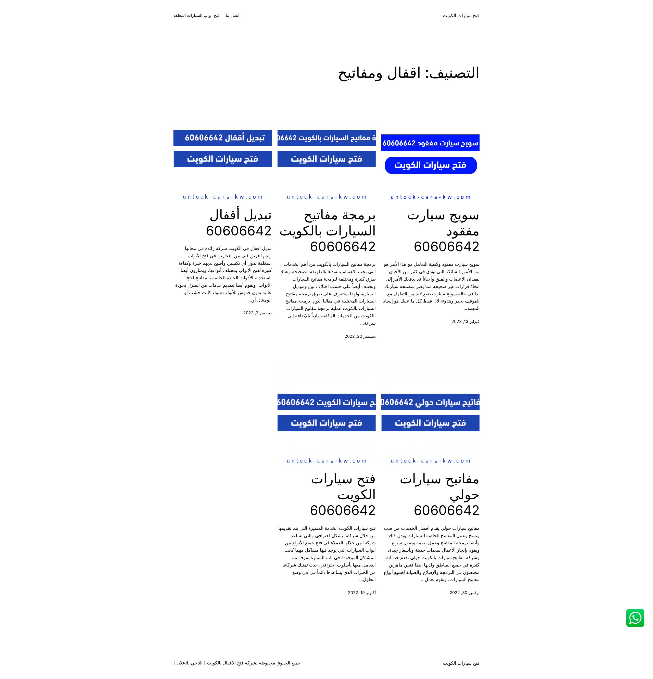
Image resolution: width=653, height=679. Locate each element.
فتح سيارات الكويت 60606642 (343, 495)
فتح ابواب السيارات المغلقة (196, 15)
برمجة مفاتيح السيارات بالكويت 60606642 (327, 231)
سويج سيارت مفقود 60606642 (443, 231)
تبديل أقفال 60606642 (239, 222)
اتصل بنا (232, 15)
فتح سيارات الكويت (461, 15)
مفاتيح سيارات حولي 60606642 (440, 495)
